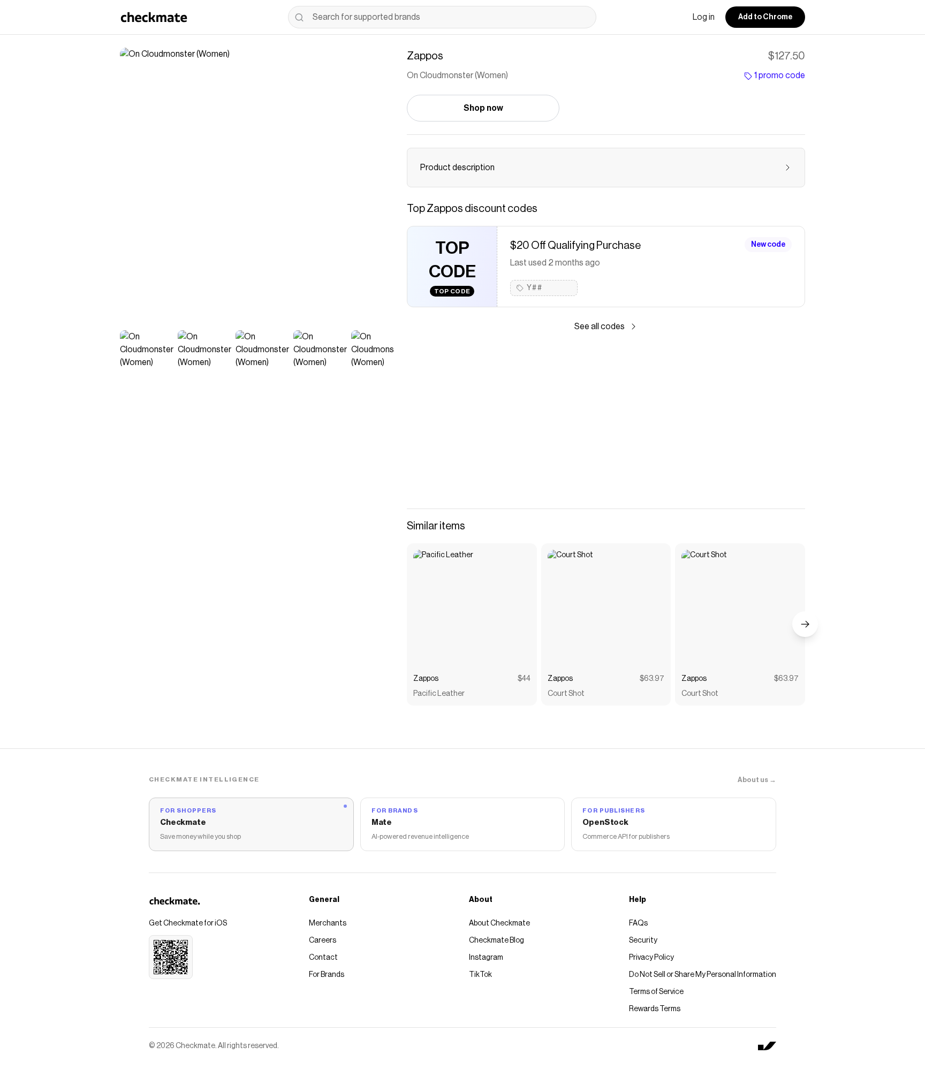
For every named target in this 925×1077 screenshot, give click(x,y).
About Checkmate (499, 923)
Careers (322, 940)
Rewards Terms (654, 1009)
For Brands (326, 975)
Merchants (327, 923)
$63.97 (652, 678)
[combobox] (442, 17)
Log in (704, 17)
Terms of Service (656, 992)
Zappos (425, 678)
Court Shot (566, 693)
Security (643, 940)
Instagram (486, 957)
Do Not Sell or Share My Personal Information (702, 975)
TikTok (480, 975)
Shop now (483, 108)
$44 (524, 678)
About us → (757, 779)
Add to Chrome (765, 17)
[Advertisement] (606, 421)
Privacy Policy (651, 957)
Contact (323, 957)
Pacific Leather (439, 693)
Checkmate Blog (496, 940)
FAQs (638, 923)
